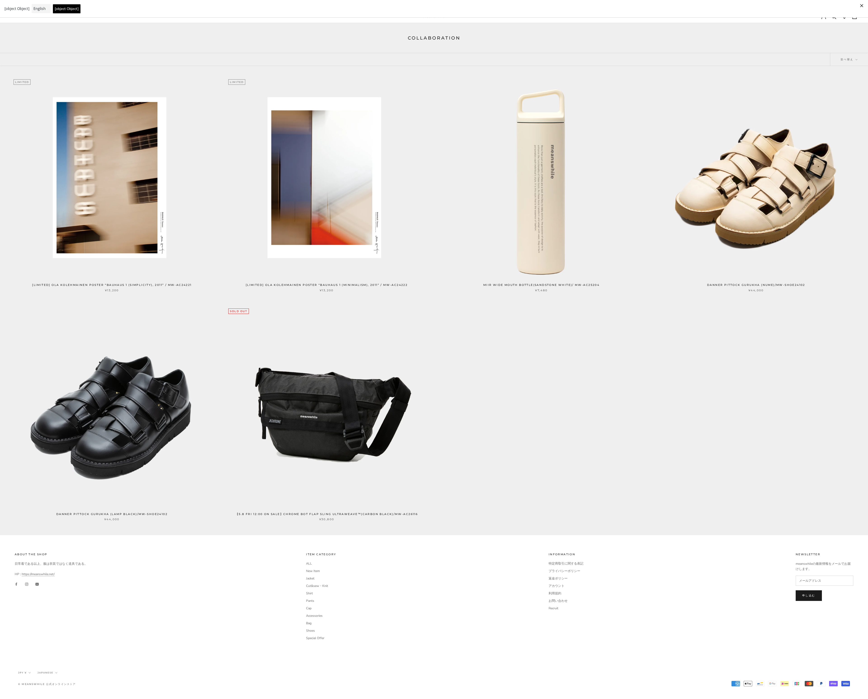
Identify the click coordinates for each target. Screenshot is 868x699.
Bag (308, 623)
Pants (310, 601)
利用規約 (555, 593)
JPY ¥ (22, 672)
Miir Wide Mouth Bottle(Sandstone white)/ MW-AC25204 (541, 285)
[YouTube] (37, 583)
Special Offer (315, 638)
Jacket (310, 578)
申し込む (808, 595)
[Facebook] (16, 583)
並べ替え (847, 59)
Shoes (310, 630)
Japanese (45, 672)
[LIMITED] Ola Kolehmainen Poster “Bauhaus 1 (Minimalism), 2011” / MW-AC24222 (327, 285)
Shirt (309, 593)
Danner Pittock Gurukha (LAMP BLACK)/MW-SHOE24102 (111, 514)
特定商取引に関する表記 (566, 563)
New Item (313, 571)
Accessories (314, 616)
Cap (308, 608)
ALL (309, 563)
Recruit (553, 608)
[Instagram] (26, 583)
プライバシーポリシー (564, 571)
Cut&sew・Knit (317, 586)
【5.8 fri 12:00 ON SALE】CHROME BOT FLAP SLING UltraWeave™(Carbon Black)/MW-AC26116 (327, 514)
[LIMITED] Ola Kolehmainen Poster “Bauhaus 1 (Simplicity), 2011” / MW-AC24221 (111, 285)
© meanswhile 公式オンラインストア (47, 684)
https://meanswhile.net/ (38, 574)
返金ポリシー (558, 578)
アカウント (556, 586)
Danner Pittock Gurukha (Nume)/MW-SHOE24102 (756, 285)
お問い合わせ (558, 601)
